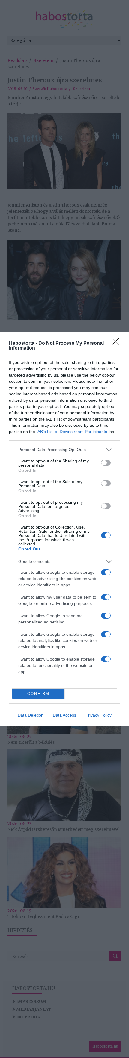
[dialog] (64, 529)
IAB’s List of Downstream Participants (71, 431)
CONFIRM (38, 693)
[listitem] (64, 450)
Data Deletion (31, 715)
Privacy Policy (99, 715)
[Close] (117, 343)
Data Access (64, 715)
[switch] (106, 463)
